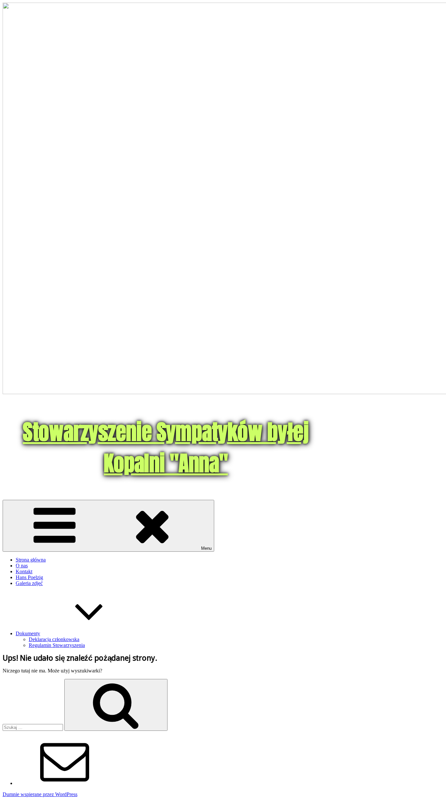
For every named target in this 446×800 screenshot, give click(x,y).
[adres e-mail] (65, 783)
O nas (22, 565)
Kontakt (24, 571)
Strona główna (31, 559)
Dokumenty (28, 633)
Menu (206, 548)
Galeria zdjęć (29, 583)
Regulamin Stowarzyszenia (57, 645)
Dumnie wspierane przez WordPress (40, 794)
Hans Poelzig (29, 577)
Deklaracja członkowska (54, 639)
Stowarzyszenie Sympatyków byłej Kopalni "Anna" (166, 447)
